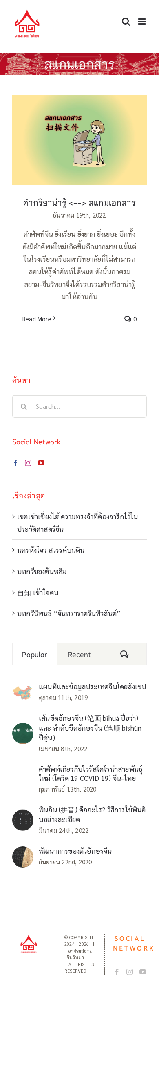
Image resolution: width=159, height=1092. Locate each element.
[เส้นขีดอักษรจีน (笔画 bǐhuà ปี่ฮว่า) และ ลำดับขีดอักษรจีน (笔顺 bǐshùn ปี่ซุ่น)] (22, 728)
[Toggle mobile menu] (142, 21)
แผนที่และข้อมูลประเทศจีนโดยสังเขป (92, 686)
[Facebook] (15, 463)
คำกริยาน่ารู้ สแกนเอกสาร (80, 132)
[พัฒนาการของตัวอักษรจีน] (22, 852)
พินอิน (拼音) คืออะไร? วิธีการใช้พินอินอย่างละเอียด (92, 814)
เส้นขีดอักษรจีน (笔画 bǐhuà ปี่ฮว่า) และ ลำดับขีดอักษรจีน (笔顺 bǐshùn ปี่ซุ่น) (90, 727)
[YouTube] (41, 463)
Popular (34, 654)
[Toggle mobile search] (126, 21)
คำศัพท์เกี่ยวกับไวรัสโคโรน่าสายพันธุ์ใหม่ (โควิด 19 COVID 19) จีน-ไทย (90, 774)
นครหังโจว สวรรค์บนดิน (51, 549)
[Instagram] (28, 463)
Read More (36, 319)
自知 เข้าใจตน (37, 592)
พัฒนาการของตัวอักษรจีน (75, 850)
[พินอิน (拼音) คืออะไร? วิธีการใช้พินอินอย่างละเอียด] (22, 815)
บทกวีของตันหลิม (41, 571)
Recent (79, 654)
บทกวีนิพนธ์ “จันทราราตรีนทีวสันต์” (69, 613)
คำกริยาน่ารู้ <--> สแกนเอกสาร (79, 202)
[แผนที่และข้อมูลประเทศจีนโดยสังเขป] (22, 690)
